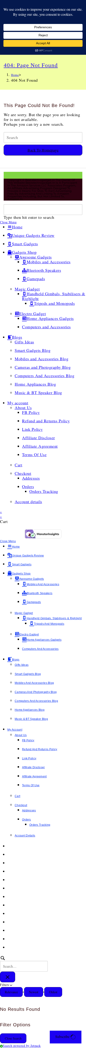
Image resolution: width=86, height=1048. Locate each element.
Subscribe (62, 1036)
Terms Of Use (34, 454)
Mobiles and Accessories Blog (41, 358)
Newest (33, 992)
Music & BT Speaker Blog (38, 392)
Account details (28, 501)
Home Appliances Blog (35, 384)
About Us (23, 407)
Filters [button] (10, 984)
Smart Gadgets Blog (32, 350)
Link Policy (32, 429)
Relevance (11, 992)
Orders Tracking (43, 491)
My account (17, 402)
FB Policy (31, 412)
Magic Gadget (27, 289)
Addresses (31, 478)
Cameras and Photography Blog (43, 367)
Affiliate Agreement (40, 446)
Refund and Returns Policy (46, 420)
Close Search (13, 1038)
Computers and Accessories (46, 326)
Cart (18, 465)
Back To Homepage (43, 150)
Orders (28, 486)
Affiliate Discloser (38, 437)
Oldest (53, 992)
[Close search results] (7, 977)
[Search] (24, 963)
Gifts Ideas (24, 342)
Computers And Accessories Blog (44, 375)
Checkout (23, 473)
